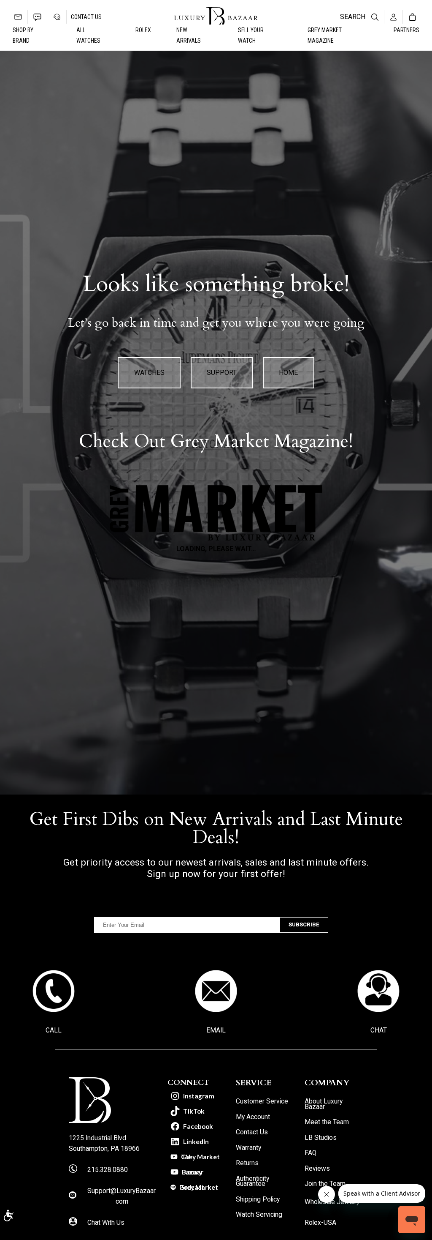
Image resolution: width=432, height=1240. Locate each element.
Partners (406, 30)
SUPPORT (222, 373)
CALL (54, 1030)
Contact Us (86, 17)
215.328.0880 (107, 1170)
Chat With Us (105, 1222)
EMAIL (216, 1030)
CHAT (378, 1030)
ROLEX (143, 30)
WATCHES (149, 373)
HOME (288, 373)
